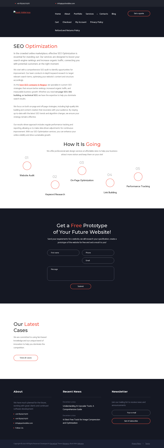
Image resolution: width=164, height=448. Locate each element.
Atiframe (80, 443)
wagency (66, 443)
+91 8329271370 (23, 3)
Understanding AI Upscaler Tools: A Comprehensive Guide (78, 407)
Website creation (83, 333)
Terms (147, 443)
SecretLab (53, 443)
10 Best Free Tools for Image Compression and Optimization (81, 421)
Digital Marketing (115, 333)
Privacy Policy (136, 443)
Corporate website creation (147, 333)
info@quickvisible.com (66, 3)
